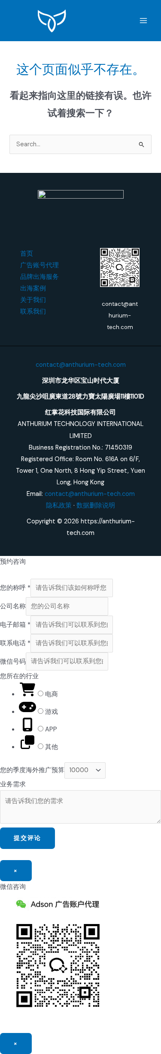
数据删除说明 (95, 505)
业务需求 (13, 784)
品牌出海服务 (39, 277)
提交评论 (27, 838)
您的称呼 (15, 588)
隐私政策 (59, 505)
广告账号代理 (39, 265)
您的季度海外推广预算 (32, 770)
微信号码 (13, 661)
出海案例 (33, 288)
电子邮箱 (15, 625)
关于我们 (33, 300)
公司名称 (13, 606)
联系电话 (15, 643)
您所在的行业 (19, 676)
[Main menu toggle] (143, 21)
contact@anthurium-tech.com (81, 365)
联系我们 (33, 312)
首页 (26, 254)
